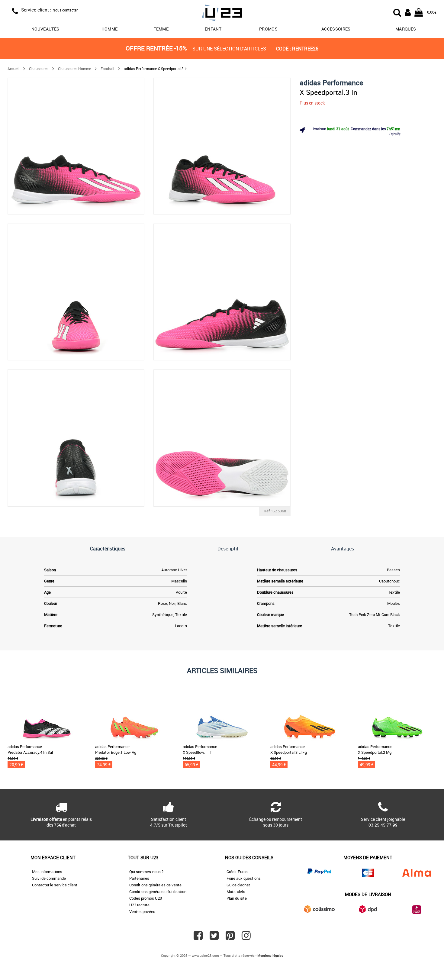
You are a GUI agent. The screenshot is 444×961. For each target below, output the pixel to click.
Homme (109, 29)
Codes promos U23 (145, 898)
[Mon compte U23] (408, 12)
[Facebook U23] (198, 937)
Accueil (13, 68)
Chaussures (38, 68)
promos (268, 29)
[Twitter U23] (214, 937)
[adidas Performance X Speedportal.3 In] (76, 146)
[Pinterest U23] (230, 937)
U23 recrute (139, 905)
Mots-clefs (236, 891)
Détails (394, 133)
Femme (161, 29)
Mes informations (47, 871)
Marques (405, 29)
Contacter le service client (54, 885)
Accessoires (336, 29)
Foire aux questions (244, 878)
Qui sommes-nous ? (146, 871)
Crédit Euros (237, 871)
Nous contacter (65, 10)
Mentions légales (270, 955)
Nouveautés (45, 29)
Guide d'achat (238, 885)
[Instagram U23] (246, 937)
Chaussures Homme (74, 68)
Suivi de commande (49, 878)
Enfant (213, 29)
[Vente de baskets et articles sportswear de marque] (222, 14)
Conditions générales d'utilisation (157, 891)
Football (107, 68)
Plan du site (237, 898)
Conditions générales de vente (155, 885)
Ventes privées (142, 911)
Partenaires (139, 878)
